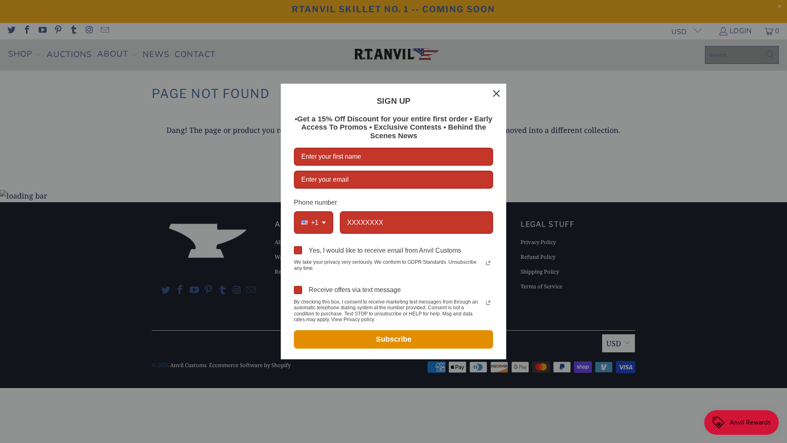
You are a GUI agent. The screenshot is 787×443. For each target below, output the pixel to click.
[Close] (496, 93)
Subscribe (394, 339)
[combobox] (313, 222)
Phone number (315, 202)
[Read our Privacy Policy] (488, 263)
